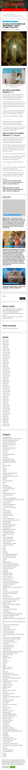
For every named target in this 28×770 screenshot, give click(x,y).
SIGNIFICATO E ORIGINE (8, 728)
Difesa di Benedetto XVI (8, 526)
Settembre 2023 (6, 394)
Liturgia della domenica (8, 645)
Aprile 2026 (5, 346)
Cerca (4, 296)
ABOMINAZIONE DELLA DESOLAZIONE (12, 438)
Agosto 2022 (6, 415)
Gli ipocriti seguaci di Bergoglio (10, 564)
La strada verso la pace (8, 631)
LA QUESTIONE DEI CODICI (9, 629)
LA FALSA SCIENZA (7, 612)
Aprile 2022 (5, 421)
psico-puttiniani (6, 701)
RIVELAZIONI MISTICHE (8, 717)
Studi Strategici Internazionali (10, 729)
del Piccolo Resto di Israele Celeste (11, 520)
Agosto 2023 (6, 396)
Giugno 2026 (6, 343)
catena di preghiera (7, 487)
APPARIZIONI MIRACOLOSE (9, 462)
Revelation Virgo (14, 4)
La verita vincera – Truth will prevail (11, 637)
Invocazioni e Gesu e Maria (9, 601)
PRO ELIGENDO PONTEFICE (9, 690)
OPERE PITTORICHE (7, 318)
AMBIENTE (5, 446)
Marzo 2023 (5, 404)
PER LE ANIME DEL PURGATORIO (11, 675)
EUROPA (5, 551)
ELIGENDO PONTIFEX (8, 545)
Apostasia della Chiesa (8, 459)
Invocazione (5, 595)
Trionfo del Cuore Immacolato (10, 743)
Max (4, 29)
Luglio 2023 (5, 397)
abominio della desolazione (9, 442)
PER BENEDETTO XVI (8, 673)
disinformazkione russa (8, 534)
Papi (4, 670)
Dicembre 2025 (6, 352)
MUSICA (5, 659)
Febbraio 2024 (6, 386)
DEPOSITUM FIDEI (7, 521)
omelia (4, 665)
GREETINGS (5, 571)
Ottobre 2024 (6, 374)
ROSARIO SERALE (7, 721)
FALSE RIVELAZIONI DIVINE (9, 556)
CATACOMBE (6, 485)
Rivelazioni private (7, 718)
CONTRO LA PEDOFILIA (8, 506)
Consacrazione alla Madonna (10, 498)
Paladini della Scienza (8, 668)
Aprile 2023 (5, 402)
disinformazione (7, 528)
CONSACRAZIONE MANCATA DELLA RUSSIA (13, 499)
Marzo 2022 (5, 422)
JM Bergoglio (6, 606)
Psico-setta (5, 703)
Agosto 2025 (6, 358)
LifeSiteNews (6, 643)
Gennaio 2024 (6, 388)
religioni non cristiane (8, 711)
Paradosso (5, 671)
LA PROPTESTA (6, 626)
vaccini (4, 753)
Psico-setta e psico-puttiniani (10, 704)
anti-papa (5, 452)
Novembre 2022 (6, 410)
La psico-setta (6, 628)
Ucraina (4, 747)
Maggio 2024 (6, 382)
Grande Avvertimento (8, 568)
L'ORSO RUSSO (6, 607)
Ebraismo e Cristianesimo (9, 540)
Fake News (5, 553)
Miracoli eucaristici (7, 657)
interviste (5, 590)
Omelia (4, 664)
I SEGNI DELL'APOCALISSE (9, 581)
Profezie (5, 698)
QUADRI (5, 706)
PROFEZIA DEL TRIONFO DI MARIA (11, 696)
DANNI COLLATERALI (8, 515)
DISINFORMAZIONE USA (9, 532)
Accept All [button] (12, 767)
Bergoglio (5, 478)
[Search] (24, 10)
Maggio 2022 (6, 419)
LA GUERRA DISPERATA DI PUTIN (11, 615)
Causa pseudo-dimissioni (9, 488)
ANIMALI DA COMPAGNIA (9, 448)
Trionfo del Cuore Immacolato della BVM (12, 745)
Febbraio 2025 (6, 368)
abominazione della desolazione (10, 440)
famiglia (5, 559)
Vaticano (5, 756)
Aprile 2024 (5, 383)
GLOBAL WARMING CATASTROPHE (11, 565)
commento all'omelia (8, 495)
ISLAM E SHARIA (6, 603)
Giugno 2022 (6, 418)
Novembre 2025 (6, 354)
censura (5, 492)
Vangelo (5, 754)
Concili (4, 496)
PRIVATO (5, 689)
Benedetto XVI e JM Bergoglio (10, 473)
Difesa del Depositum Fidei (9, 524)
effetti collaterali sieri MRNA (9, 543)
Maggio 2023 (6, 401)
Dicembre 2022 (6, 408)
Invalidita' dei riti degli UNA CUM (10, 592)
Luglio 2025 (5, 360)
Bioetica (5, 479)
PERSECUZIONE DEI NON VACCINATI (12, 678)
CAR (4, 484)
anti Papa (5, 451)
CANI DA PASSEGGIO (8, 481)
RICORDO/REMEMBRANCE (9, 714)
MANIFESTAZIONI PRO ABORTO (10, 653)
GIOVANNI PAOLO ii (7, 562)
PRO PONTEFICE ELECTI (8, 693)
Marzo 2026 (5, 347)
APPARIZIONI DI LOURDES (9, 460)
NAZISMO (5, 662)
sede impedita (6, 725)
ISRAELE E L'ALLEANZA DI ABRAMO (11, 604)
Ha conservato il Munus (8, 578)
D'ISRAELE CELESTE (7, 513)
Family (4, 560)
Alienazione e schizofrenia (9, 443)
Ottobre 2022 (6, 412)
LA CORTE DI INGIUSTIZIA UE (10, 609)
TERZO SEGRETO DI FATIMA (9, 739)
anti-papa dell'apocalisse (9, 454)
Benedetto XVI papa (7, 474)
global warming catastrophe (9, 567)
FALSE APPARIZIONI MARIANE (10, 554)
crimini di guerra (7, 512)
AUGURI (5, 470)
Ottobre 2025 (6, 355)
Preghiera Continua (7, 684)
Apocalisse (5, 457)
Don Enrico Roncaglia (7, 21)
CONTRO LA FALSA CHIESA (9, 504)
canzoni (4, 482)
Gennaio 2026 (6, 351)
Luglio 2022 (5, 416)
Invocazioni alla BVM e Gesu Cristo (11, 600)
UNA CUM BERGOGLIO (8, 750)
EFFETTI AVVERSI (7, 542)
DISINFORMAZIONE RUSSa (9, 529)
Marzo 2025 (5, 366)
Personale (5, 679)
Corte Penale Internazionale (9, 507)
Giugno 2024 (6, 380)
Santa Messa (18, 214)
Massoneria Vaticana (8, 654)
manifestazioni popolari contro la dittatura (13, 651)
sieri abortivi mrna (7, 726)
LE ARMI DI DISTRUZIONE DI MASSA (11, 639)
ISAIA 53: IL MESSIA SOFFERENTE (11, 312)
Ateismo (5, 468)
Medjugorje (5, 656)
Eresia (4, 546)
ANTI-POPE (5, 456)
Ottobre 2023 (6, 393)
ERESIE (4, 549)
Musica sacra (6, 660)
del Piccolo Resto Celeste (9, 518)
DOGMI (4, 535)
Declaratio (5, 517)
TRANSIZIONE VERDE (8, 740)
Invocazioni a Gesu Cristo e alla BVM (11, 598)
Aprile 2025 (5, 365)
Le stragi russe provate (8, 640)
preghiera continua (7, 686)
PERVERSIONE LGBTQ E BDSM (10, 681)
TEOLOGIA (5, 734)
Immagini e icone (7, 585)
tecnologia (5, 732)
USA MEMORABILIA (7, 751)
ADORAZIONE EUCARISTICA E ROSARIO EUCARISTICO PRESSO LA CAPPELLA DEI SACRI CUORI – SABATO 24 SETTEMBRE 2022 (13, 189)
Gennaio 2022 (6, 426)
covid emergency (7, 510)
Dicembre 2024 (6, 371)
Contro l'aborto (6, 503)
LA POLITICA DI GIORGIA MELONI (11, 625)
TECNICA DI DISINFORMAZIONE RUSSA (12, 731)
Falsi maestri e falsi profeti (9, 557)
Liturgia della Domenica (8, 646)
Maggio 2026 (6, 344)
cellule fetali (5, 490)
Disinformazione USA (8, 531)
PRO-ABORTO (6, 695)
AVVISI (5, 214)
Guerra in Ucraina (7, 576)
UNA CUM (5, 748)
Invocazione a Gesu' (7, 596)
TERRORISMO (6, 736)
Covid (4, 509)
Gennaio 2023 (6, 407)
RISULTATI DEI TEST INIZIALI (10, 715)
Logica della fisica (7, 648)
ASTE (4, 467)
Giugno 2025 (6, 361)
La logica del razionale (8, 617)
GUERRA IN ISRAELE (7, 573)
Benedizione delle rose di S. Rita (10, 476)
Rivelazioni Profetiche (8, 720)
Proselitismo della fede (8, 700)
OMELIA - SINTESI (15, 21)
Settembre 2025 (6, 357)
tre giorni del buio (7, 742)
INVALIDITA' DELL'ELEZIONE (10, 593)
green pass (5, 570)
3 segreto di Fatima (7, 437)
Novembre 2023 (6, 391)
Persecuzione (6, 676)
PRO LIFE (5, 692)
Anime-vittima (6, 449)
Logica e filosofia (7, 650)
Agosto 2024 (6, 377)
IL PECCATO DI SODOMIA (9, 584)
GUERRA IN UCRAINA (8, 574)
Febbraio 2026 (6, 349)
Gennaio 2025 (6, 369)
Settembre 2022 (6, 413)
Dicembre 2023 (6, 390)
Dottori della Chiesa (7, 539)
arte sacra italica (7, 465)
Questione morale (7, 707)
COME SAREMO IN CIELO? (9, 493)
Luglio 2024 (5, 379)
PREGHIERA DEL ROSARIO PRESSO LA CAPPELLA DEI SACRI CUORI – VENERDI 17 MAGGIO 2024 (14, 276)
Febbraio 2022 (6, 424)
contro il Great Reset (8, 501)
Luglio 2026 (5, 341)
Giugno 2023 (6, 399)
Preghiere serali (16, 283)
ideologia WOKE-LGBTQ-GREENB (11, 582)
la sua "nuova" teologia (8, 632)
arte (4, 463)
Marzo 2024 (5, 385)
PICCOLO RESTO (7, 682)
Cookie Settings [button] (5, 767)
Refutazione (6, 709)
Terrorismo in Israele (8, 737)
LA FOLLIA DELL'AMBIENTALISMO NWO (12, 614)
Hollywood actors (7, 579)
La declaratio (6, 610)
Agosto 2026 (6, 340)
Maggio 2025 (6, 363)
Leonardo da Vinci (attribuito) (10, 642)
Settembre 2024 (6, 376)
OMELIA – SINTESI (7, 667)
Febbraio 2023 (6, 405)
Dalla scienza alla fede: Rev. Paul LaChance (13, 316)
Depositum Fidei (6, 523)
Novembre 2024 (6, 372)
